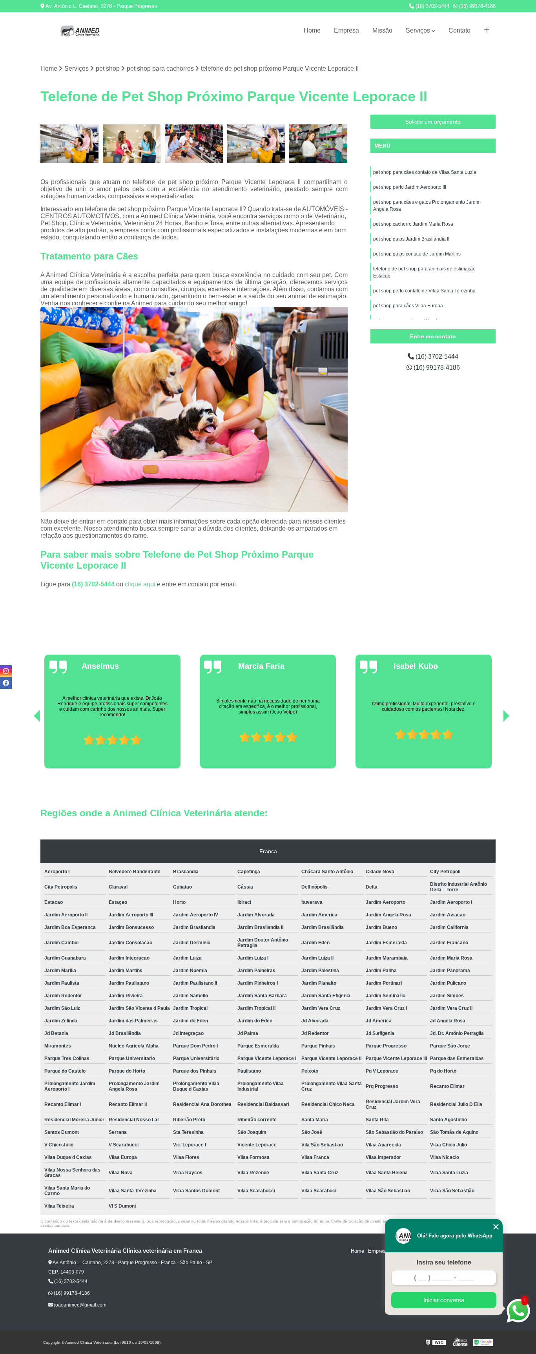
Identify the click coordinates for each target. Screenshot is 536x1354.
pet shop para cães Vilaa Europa (408, 305)
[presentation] (26, 746)
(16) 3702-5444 (431, 6)
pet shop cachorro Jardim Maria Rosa (413, 224)
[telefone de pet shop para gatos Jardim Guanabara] (318, 144)
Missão (382, 30)
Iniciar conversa (443, 1300)
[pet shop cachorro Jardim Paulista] (69, 144)
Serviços (418, 30)
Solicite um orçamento (433, 122)
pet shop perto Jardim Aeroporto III (409, 187)
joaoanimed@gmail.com (79, 1305)
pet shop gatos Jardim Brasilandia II (411, 239)
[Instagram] (6, 671)
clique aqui (140, 584)
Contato (459, 30)
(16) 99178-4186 (477, 6)
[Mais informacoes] (487, 30)
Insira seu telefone (444, 1262)
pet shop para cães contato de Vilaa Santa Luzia (424, 172)
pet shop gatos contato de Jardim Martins (417, 254)
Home (312, 30)
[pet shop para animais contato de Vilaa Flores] (194, 144)
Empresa (346, 30)
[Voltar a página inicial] (79, 30)
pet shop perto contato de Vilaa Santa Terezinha (424, 291)
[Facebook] (6, 683)
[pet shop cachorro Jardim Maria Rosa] (256, 144)
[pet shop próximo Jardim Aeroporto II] (132, 144)
